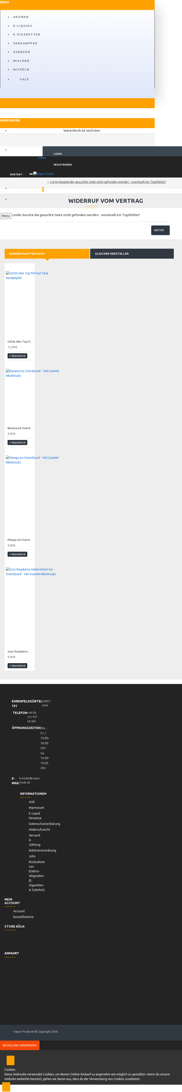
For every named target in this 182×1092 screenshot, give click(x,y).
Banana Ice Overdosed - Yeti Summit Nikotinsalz (21, 428)
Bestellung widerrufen (20, 1045)
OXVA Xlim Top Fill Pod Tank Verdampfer (21, 341)
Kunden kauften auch (27, 253)
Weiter (159, 230)
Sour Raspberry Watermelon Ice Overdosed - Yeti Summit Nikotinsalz (21, 651)
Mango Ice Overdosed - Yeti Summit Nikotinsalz (21, 539)
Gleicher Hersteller (112, 253)
